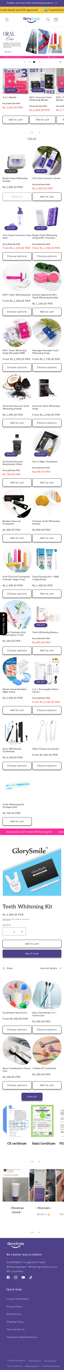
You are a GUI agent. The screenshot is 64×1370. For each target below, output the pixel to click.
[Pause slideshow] (60, 62)
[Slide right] (39, 132)
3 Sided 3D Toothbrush (44, 1068)
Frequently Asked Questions (22, 1337)
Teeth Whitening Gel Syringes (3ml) (13, 805)
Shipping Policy (15, 1321)
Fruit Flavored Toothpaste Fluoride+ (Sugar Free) (16, 578)
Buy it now (32, 953)
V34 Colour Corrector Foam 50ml (17, 236)
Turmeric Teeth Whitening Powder (46, 522)
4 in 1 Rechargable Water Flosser (45, 690)
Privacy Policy (14, 1306)
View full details (48, 968)
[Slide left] (24, 132)
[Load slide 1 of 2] (30, 62)
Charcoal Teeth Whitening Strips (46, 407)
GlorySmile (20, 1360)
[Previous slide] (24, 62)
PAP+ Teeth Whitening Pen (17, 295)
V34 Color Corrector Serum (46, 178)
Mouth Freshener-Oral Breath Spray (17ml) (14, 633)
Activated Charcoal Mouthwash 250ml (13, 463)
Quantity (7, 924)
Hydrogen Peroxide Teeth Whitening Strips (45, 351)
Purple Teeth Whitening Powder (15, 179)
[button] (7, 19)
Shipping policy (32, 1366)
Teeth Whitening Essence (45, 632)
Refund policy (35, 1361)
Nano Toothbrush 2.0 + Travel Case (44, 1014)
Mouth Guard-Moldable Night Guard (15, 690)
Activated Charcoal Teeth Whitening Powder (16, 407)
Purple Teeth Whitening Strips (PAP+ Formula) (44, 236)
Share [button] (10, 968)
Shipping (6, 919)
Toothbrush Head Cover (15, 1013)
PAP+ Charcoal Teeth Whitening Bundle (40, 98)
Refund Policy (14, 1313)
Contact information (51, 1366)
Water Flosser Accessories (45, 749)
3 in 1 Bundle (9, 97)
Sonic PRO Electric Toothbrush (12, 750)
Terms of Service (16, 1329)
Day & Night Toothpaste (45, 462)
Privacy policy (50, 1361)
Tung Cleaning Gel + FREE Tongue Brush (45, 578)
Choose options (17, 256)
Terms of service (14, 1366)
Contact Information (18, 1298)
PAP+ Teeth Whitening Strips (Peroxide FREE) (14, 351)
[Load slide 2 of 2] (34, 62)
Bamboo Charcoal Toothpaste (12, 522)
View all (32, 138)
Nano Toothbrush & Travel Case (17, 1069)
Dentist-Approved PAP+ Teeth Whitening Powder (45, 296)
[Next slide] (39, 62)
